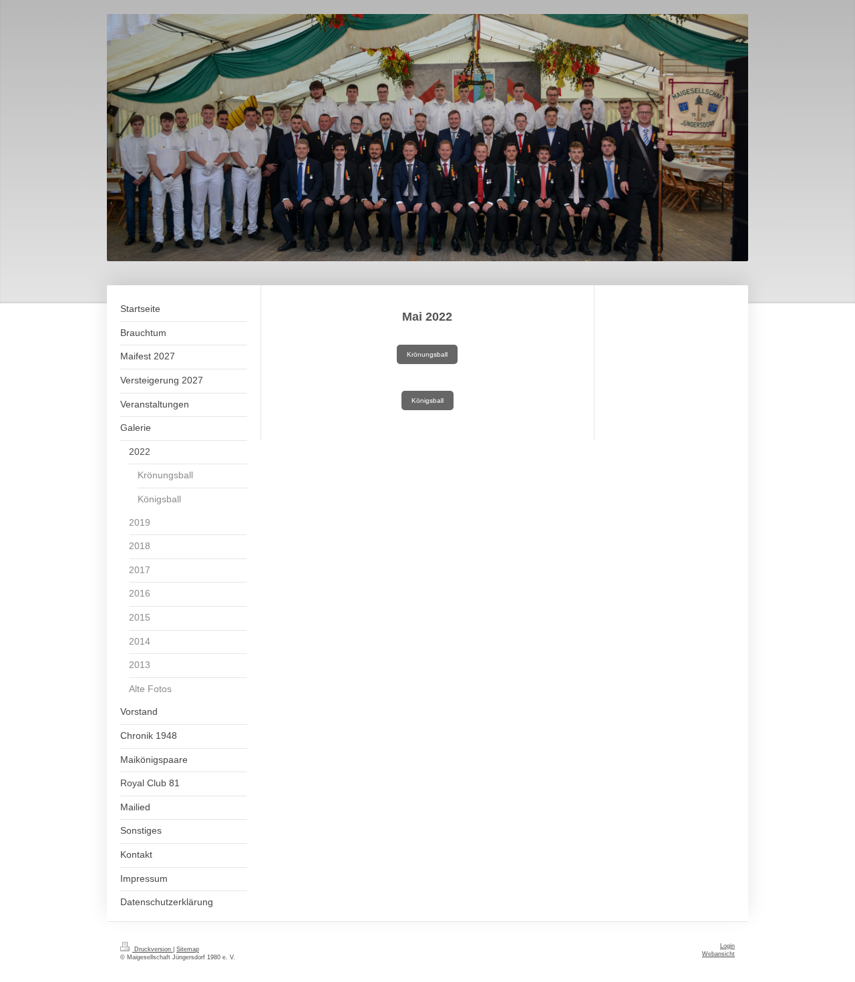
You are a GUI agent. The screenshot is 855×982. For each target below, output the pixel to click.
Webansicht (718, 954)
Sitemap (187, 949)
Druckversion (152, 949)
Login (727, 946)
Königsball (427, 400)
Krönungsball (427, 354)
